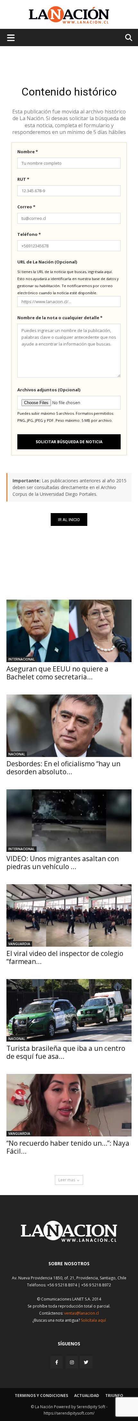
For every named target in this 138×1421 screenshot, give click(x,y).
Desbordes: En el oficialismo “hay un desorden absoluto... (63, 767)
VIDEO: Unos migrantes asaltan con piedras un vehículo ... (62, 862)
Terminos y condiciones (41, 1395)
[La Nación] (69, 15)
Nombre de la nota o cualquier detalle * (59, 317)
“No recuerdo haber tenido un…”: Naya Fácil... (67, 1147)
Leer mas (66, 1180)
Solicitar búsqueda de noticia (69, 442)
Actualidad (86, 1395)
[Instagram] (72, 1362)
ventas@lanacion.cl (81, 1313)
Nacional (16, 754)
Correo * (26, 207)
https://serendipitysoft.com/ (69, 1413)
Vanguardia (19, 944)
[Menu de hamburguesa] (11, 37)
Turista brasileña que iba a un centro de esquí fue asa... (65, 1052)
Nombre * (27, 151)
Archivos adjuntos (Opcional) (48, 390)
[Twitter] (86, 1362)
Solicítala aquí (93, 1320)
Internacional (21, 659)
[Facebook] (57, 1362)
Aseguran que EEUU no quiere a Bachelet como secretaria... (57, 672)
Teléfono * (29, 234)
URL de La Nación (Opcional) (47, 262)
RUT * (23, 179)
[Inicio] (69, 1240)
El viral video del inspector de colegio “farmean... (64, 957)
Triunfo (114, 1395)
